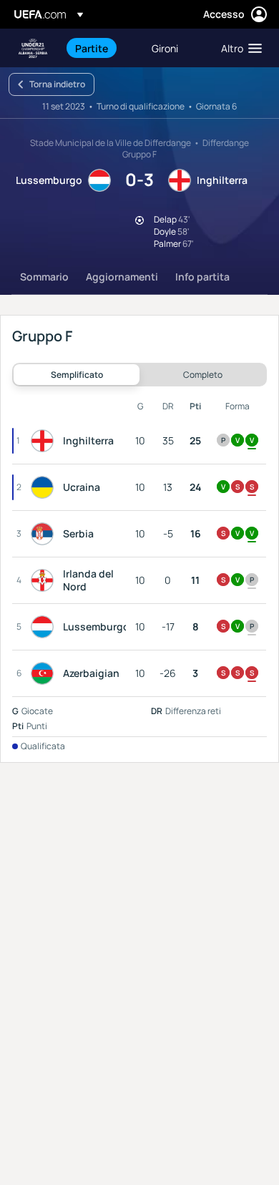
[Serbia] (45, 533)
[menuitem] (101, 48)
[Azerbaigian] (45, 673)
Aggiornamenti (122, 276)
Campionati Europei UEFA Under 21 (32, 48)
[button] (238, 48)
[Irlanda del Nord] (45, 580)
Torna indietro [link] (57, 84)
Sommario (44, 276)
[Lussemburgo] (45, 626)
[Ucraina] (45, 487)
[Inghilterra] (45, 440)
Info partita (202, 276)
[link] (91, 48)
